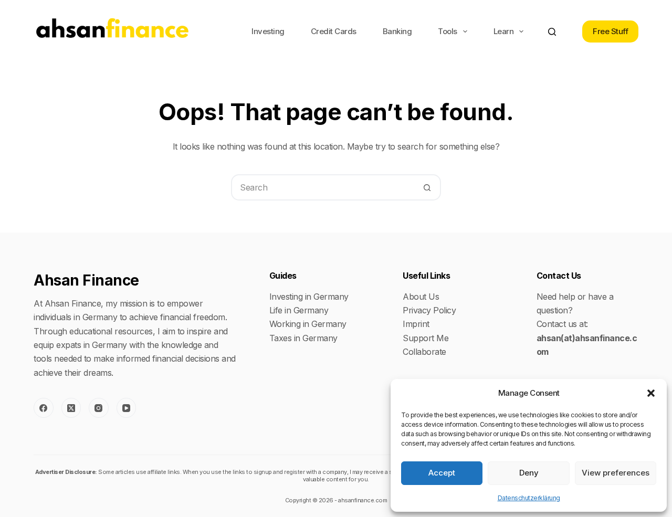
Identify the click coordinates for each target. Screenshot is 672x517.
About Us (421, 296)
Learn (504, 31)
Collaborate (424, 351)
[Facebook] (44, 408)
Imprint (416, 324)
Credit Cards (333, 31)
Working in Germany (307, 324)
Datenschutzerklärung (529, 498)
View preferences (615, 473)
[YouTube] (126, 408)
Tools (447, 31)
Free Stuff (610, 31)
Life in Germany (299, 310)
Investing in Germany (309, 296)
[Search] (552, 32)
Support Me (425, 338)
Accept (441, 473)
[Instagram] (99, 408)
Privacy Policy (429, 310)
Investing (268, 31)
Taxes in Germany (303, 338)
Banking (397, 31)
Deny (529, 473)
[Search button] (427, 187)
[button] (651, 393)
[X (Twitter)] (71, 408)
